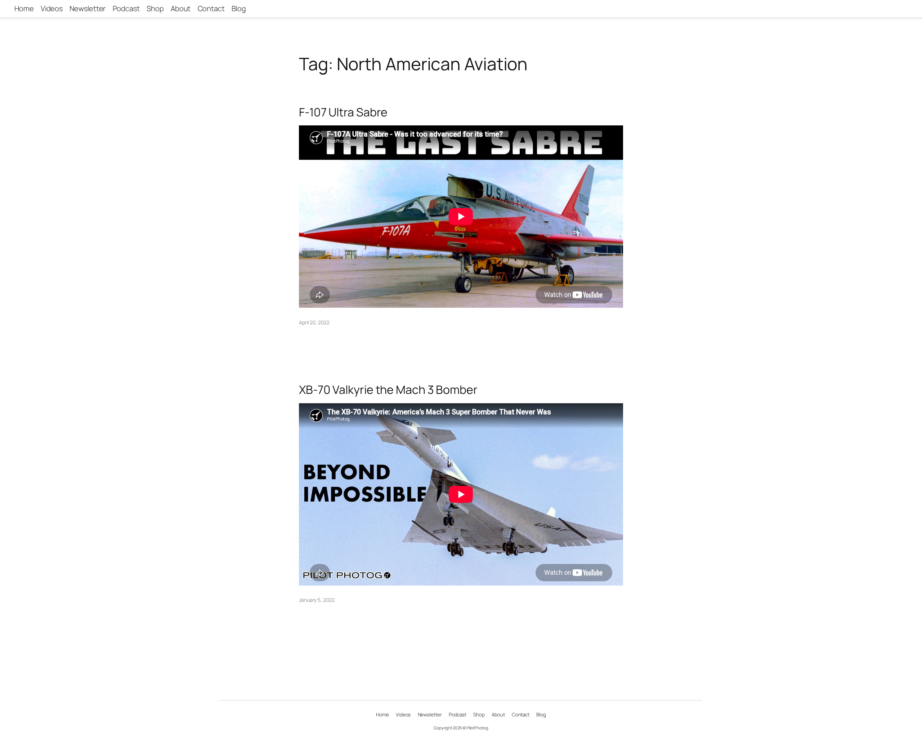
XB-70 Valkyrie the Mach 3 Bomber (388, 389)
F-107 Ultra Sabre (343, 112)
